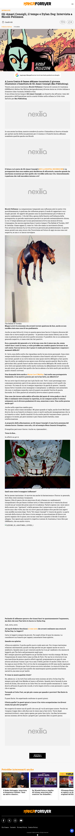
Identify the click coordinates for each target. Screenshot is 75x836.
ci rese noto (32, 629)
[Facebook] (2, 819)
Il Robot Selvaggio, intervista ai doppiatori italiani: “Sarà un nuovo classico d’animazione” (15, 792)
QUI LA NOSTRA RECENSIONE (51, 169)
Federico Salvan (7, 26)
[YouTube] (20, 819)
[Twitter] (8, 819)
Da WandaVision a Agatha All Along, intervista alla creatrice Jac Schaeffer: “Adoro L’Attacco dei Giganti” (43, 792)
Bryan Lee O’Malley (36, 374)
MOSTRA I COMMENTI (37, 755)
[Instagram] (14, 819)
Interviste (6, 10)
